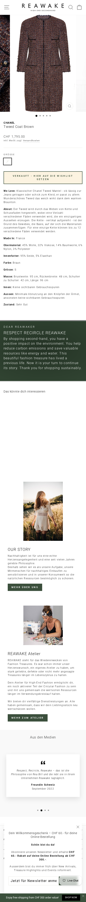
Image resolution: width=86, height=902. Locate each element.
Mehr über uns (24, 587)
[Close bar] (83, 896)
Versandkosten (31, 140)
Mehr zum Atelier (27, 718)
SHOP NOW (71, 897)
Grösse (9, 154)
